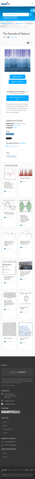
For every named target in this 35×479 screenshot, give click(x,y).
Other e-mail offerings (10, 445)
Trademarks (23, 476)
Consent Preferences (14, 476)
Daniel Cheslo (13, 37)
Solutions (5, 425)
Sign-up (4, 453)
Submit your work (11, 18)
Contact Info (5, 391)
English (15, 127)
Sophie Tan (24, 279)
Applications (19, 23)
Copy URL (10, 134)
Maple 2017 (17, 125)
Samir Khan (8, 191)
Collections (22, 143)
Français (15, 470)
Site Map (29, 476)
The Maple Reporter (9, 441)
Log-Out (5, 456)
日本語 (26, 470)
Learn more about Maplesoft (7, 385)
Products (5, 422)
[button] (32, 10)
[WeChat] (19, 412)
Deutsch (21, 470)
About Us (4, 365)
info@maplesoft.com (9, 404)
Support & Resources (8, 429)
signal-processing (11, 156)
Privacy (6, 476)
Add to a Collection (13, 146)
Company (5, 432)
